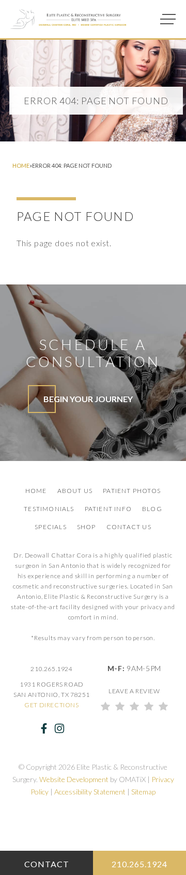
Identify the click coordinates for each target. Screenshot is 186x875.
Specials (51, 527)
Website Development (74, 779)
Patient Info (108, 509)
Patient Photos (132, 491)
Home (20, 165)
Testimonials (49, 509)
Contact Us (128, 527)
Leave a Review (134, 691)
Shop (86, 527)
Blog (152, 509)
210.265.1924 (51, 669)
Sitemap (143, 791)
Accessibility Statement (90, 791)
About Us (75, 491)
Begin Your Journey (88, 399)
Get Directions (51, 705)
